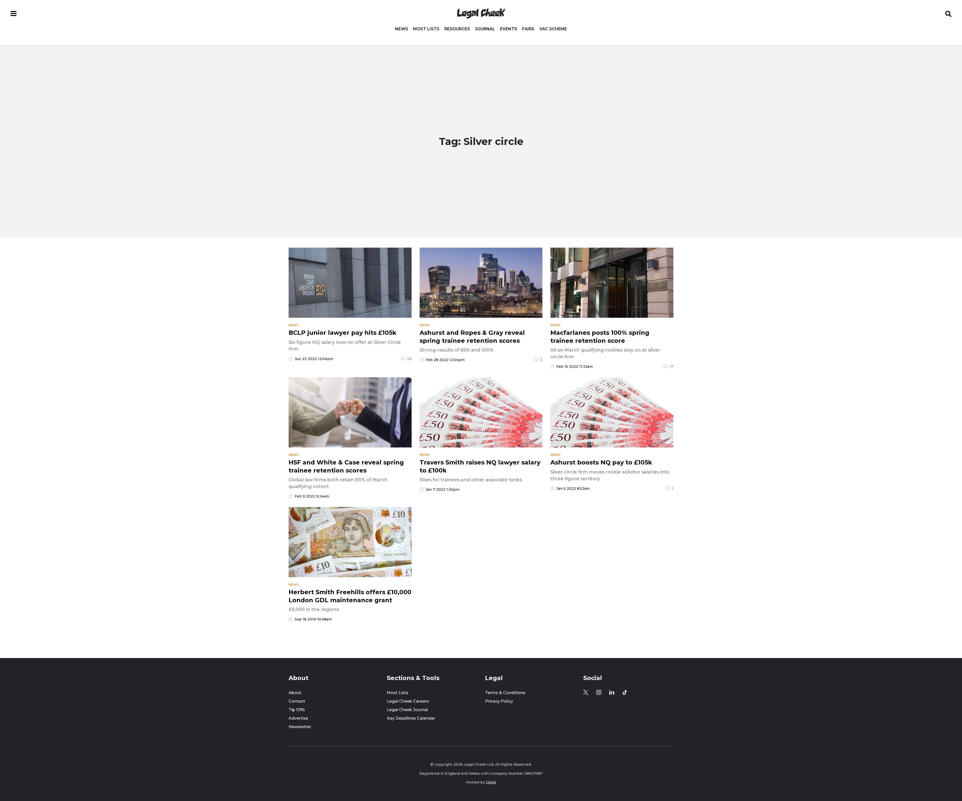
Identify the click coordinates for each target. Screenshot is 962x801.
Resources (457, 29)
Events (508, 29)
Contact (297, 701)
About (295, 692)
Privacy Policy (499, 701)
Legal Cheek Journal (407, 709)
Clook (491, 782)
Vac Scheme (553, 29)
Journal (485, 29)
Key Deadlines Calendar (411, 718)
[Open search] (948, 13)
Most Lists (426, 29)
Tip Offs (297, 709)
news (294, 325)
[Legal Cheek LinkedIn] (611, 692)
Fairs (528, 29)
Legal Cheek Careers (408, 701)
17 (671, 366)
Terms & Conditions (505, 692)
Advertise (298, 718)
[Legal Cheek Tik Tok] (624, 692)
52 (409, 359)
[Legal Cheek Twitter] (585, 692)
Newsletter (300, 726)
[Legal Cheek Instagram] (598, 692)
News (401, 29)
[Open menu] (13, 13)
